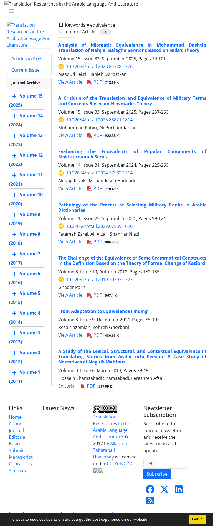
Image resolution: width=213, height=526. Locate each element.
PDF (105, 82)
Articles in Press (28, 59)
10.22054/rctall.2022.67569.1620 (99, 226)
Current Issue (25, 70)
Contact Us (20, 464)
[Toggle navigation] (104, 11)
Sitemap (17, 470)
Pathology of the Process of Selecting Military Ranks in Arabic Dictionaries (132, 207)
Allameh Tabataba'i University (110, 450)
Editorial (67, 386)
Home (15, 417)
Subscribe (157, 474)
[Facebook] (150, 491)
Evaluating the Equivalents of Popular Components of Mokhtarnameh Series (132, 154)
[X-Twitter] (164, 491)
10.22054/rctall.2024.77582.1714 (99, 173)
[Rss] (150, 502)
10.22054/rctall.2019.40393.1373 (99, 279)
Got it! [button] (197, 519)
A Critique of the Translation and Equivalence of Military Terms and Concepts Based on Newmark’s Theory (132, 100)
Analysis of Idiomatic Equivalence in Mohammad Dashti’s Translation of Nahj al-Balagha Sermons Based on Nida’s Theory (132, 47)
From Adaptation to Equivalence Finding (103, 311)
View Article (70, 82)
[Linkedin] (179, 491)
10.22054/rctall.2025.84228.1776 (99, 66)
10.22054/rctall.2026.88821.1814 (99, 120)
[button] (150, 520)
